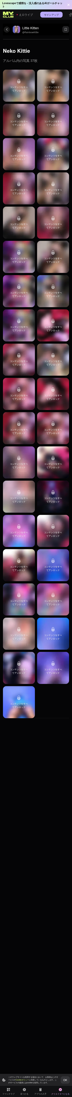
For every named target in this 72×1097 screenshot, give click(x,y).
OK (65, 1080)
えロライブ (26, 14)
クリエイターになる (60, 1093)
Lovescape (9, 3)
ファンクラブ (8, 1093)
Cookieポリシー (22, 1079)
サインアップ (51, 14)
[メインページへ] (8, 15)
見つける (24, 1093)
